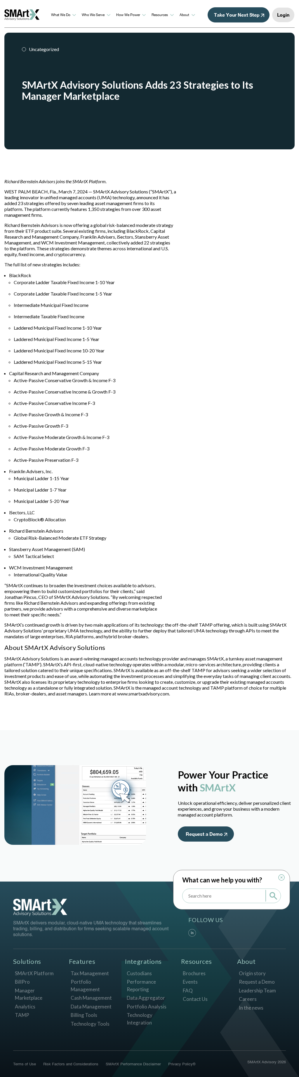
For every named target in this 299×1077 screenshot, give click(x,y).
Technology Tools (90, 1024)
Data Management (91, 1006)
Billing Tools (84, 1015)
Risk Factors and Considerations (70, 1064)
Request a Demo (257, 982)
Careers (248, 999)
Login (283, 15)
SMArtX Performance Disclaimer (133, 1064)
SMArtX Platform (34, 973)
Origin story (252, 973)
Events (190, 982)
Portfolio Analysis (146, 1006)
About (184, 15)
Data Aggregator (146, 998)
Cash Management (91, 998)
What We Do (60, 15)
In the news (251, 1008)
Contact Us (195, 999)
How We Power (128, 15)
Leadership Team (257, 990)
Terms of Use (24, 1064)
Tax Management (90, 973)
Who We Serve (93, 15)
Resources (160, 15)
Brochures (194, 973)
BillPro (22, 982)
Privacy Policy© (182, 1064)
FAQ (188, 990)
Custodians (139, 973)
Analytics (25, 1006)
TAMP (22, 1015)
